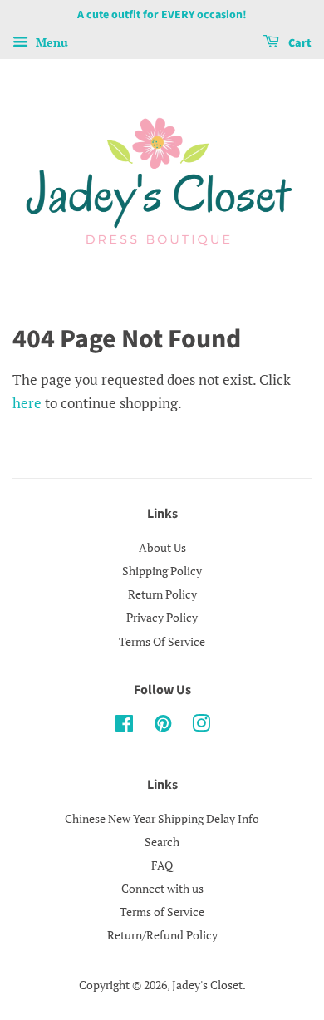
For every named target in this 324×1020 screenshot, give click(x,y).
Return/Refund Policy (162, 935)
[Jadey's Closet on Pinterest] (163, 726)
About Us (162, 547)
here (27, 402)
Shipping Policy (162, 571)
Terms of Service (162, 911)
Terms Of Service (162, 641)
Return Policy (162, 594)
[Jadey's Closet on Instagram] (201, 726)
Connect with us (162, 888)
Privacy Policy (162, 617)
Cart (299, 43)
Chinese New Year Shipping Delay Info (162, 818)
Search (162, 842)
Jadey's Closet (207, 985)
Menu (50, 42)
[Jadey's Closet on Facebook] (124, 726)
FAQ (162, 865)
